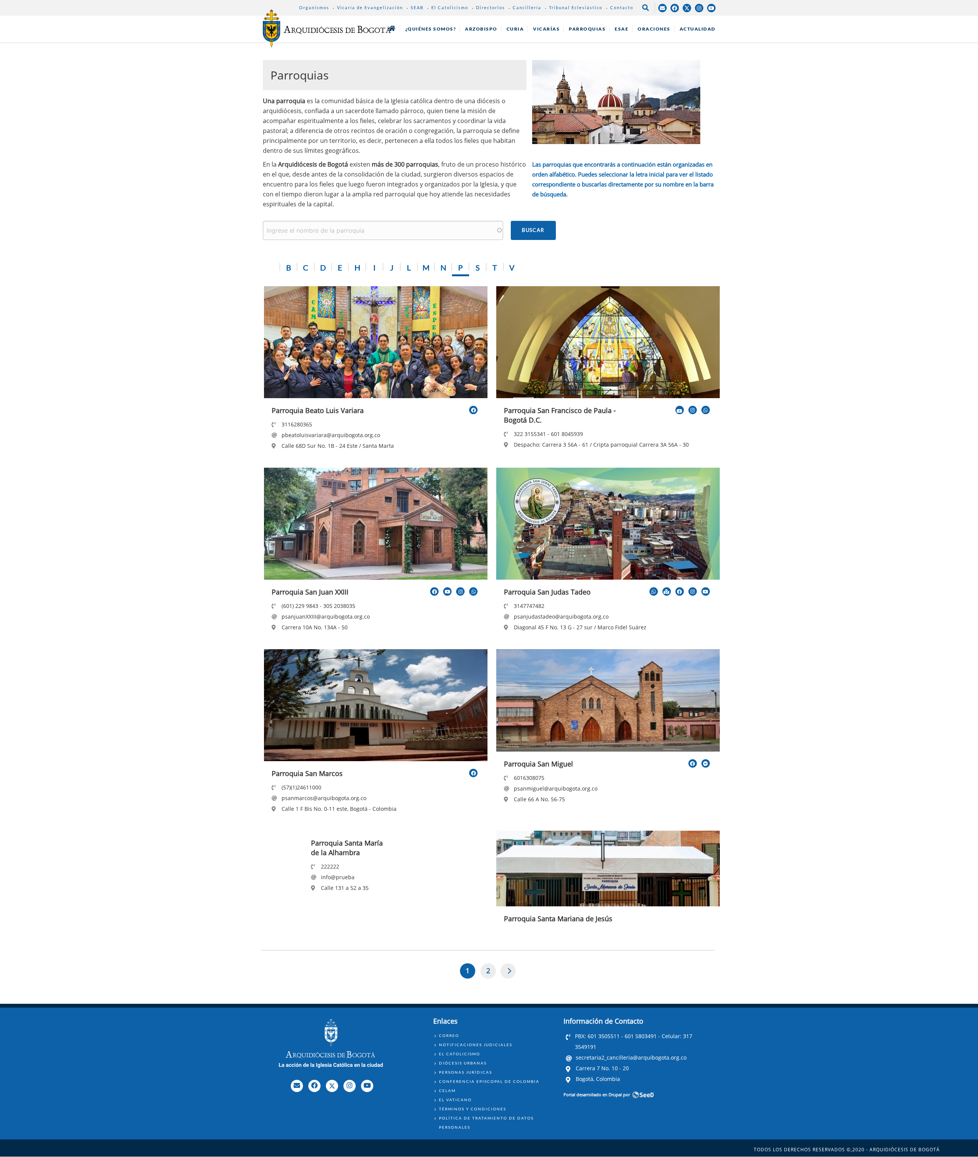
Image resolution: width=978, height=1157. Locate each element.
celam (447, 1090)
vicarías (546, 29)
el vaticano (455, 1099)
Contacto (621, 7)
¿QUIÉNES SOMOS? (430, 29)
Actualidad (698, 29)
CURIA (515, 29)
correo (449, 1035)
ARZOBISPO (481, 29)
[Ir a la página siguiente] (508, 971)
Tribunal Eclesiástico (575, 7)
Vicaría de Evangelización (370, 7)
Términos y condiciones (472, 1109)
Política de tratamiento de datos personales (486, 1122)
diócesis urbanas (463, 1063)
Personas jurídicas (465, 1072)
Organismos (314, 7)
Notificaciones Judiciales (475, 1044)
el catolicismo (459, 1054)
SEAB (417, 7)
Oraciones (654, 29)
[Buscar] (533, 230)
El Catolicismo (449, 7)
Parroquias (587, 29)
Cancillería (527, 7)
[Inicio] (327, 28)
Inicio (392, 28)
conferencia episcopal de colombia (489, 1081)
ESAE (621, 29)
